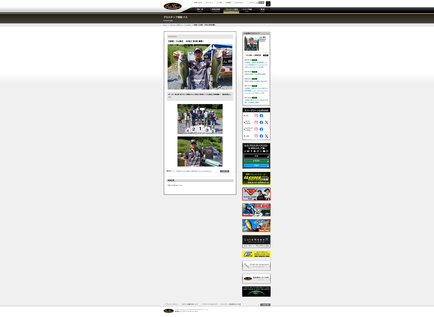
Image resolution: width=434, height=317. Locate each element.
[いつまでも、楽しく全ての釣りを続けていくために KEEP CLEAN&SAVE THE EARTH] (256, 295)
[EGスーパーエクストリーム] (256, 183)
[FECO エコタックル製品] (256, 256)
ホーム (165, 25)
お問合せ (198, 2)
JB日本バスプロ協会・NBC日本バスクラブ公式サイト (194, 171)
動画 (262, 10)
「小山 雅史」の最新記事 (252, 55)
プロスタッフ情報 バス (176, 25)
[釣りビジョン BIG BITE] (256, 215)
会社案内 (228, 2)
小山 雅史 (188, 25)
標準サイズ (257, 2)
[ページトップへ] (265, 303)
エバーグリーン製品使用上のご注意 (230, 304)
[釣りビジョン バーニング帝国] (256, 231)
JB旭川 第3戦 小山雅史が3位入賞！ (256, 81)
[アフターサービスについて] (256, 269)
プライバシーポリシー (172, 304)
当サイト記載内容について (190, 304)
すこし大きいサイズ (259, 2)
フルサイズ (262, 2)
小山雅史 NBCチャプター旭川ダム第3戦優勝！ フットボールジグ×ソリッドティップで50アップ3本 (256, 90)
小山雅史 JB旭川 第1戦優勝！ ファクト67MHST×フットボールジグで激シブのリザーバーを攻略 (255, 64)
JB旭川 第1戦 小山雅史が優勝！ (255, 74)
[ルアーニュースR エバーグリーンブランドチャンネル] (256, 247)
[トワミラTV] (256, 199)
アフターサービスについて (209, 304)
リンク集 (219, 2)
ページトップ (224, 171)
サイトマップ (209, 2)
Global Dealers (239, 2)
